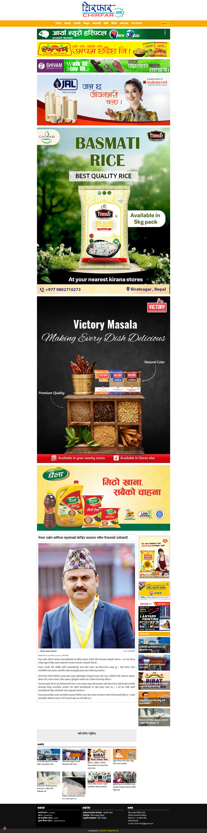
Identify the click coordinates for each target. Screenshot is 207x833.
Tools (164, 23)
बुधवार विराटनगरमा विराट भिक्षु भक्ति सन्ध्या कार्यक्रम (152, 702)
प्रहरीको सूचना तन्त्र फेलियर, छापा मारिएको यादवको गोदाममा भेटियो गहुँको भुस (124, 787)
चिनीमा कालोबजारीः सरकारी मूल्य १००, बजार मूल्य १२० (73, 797)
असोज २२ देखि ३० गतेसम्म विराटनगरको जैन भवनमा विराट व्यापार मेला (153, 685)
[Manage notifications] (4, 828)
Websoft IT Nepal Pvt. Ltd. (109, 830)
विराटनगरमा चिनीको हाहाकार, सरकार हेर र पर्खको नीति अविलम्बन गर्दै (154, 722)
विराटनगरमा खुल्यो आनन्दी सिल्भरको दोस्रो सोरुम (152, 666)
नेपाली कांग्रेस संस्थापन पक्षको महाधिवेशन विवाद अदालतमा (97, 785)
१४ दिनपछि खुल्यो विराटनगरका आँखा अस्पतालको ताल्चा (152, 648)
